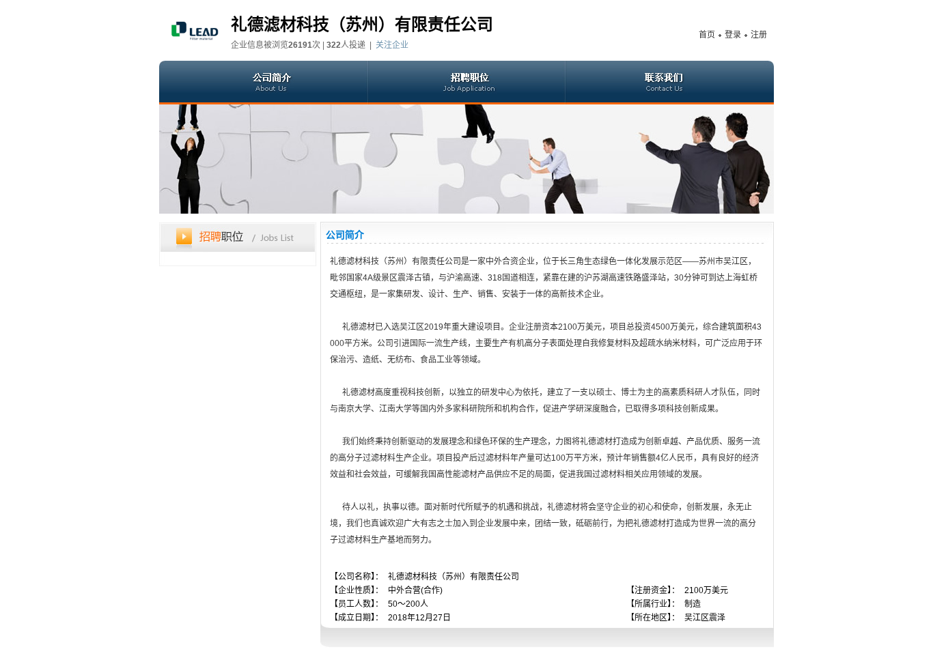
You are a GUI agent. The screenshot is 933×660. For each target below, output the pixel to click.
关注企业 (392, 45)
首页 (707, 35)
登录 (733, 35)
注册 (759, 35)
